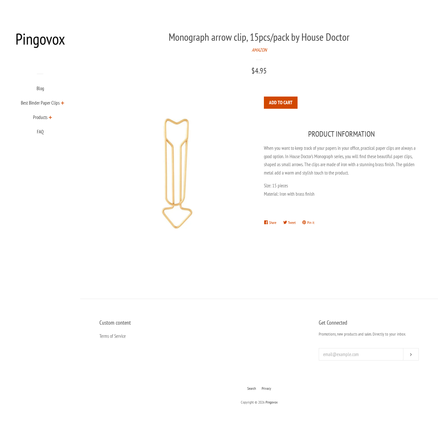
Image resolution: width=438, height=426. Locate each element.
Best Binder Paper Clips (40, 103)
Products (40, 117)
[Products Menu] (50, 118)
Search (251, 388)
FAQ (40, 132)
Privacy (266, 388)
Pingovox (271, 402)
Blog (40, 88)
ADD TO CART (280, 102)
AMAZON (259, 50)
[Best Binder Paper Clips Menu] (63, 103)
